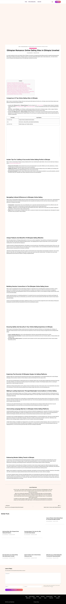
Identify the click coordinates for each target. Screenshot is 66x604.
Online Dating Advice (33, 48)
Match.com (28, 598)
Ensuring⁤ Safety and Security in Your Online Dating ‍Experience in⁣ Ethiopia (19, 89)
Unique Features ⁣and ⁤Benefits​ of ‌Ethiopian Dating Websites (17, 86)
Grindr (55, 596)
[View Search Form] (52, 2)
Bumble (37, 596)
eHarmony (43, 596)
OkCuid (34, 598)
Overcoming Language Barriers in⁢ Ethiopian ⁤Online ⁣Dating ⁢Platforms (18, 92)
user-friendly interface (20, 106)
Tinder (40, 598)
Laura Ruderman (33, 487)
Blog (26, 596)
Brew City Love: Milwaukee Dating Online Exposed (14, 506)
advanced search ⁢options (30, 106)
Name (7, 586)
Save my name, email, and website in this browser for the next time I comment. (52, 586)
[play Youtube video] (33, 142)
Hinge (59, 596)
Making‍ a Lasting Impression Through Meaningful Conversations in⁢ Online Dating (20, 91)
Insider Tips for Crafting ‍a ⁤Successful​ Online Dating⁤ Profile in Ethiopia (18, 84)
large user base (40, 105)
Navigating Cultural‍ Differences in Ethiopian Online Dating (17, 85)
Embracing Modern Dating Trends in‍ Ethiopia (14, 94)
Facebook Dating (49, 596)
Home (26, 1)
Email (26, 586)
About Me (39, 1)
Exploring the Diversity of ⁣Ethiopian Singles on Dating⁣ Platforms (18, 90)
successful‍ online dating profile (14, 163)
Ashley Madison (32, 596)
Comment (8, 573)
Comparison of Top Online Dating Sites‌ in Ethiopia (15, 82)
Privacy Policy (36, 602)
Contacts (58, 1)
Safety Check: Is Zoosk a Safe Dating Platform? (52, 506)
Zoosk (45, 598)
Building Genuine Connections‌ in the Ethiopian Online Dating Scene (18, 87)
